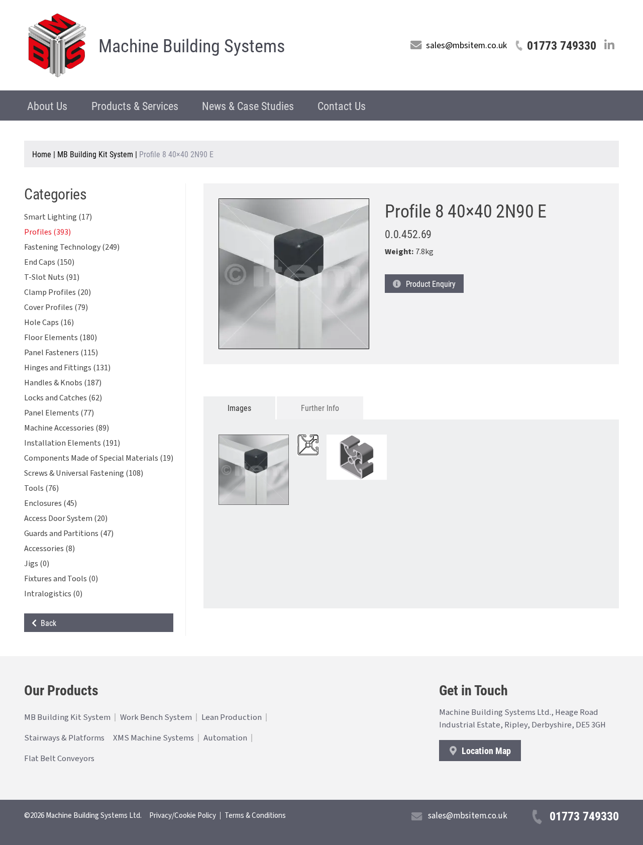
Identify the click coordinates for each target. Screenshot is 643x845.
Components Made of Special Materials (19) (98, 458)
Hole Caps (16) (49, 322)
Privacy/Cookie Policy (182, 815)
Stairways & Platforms (64, 738)
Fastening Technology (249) (72, 247)
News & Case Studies (248, 105)
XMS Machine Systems (153, 738)
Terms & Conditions (255, 815)
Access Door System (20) (66, 518)
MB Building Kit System (95, 154)
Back (46, 622)
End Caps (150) (49, 262)
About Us (47, 105)
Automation (225, 738)
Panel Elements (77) (59, 412)
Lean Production (231, 717)
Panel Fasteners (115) (61, 352)
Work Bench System (156, 717)
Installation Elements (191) (72, 443)
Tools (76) (41, 488)
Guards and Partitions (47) (69, 533)
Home (41, 154)
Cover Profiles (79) (56, 307)
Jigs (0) (36, 563)
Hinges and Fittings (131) (67, 367)
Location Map (485, 751)
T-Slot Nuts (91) (51, 277)
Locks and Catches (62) (63, 397)
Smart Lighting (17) (58, 217)
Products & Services (134, 105)
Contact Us (341, 105)
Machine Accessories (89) (66, 428)
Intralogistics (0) (53, 593)
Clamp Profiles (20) (57, 292)
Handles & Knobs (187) (62, 382)
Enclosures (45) (50, 503)
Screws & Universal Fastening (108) (83, 473)
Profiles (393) (47, 232)
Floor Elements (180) (60, 337)
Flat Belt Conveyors (59, 759)
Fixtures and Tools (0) (61, 578)
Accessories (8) (49, 548)
